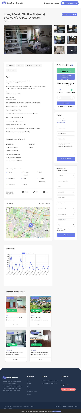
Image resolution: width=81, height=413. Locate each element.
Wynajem (10, 298)
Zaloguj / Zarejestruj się (52, 3)
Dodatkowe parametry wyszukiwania (63, 229)
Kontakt (29, 394)
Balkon (10, 172)
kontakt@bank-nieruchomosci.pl (50, 381)
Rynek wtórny (11, 70)
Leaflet (31, 237)
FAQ (32, 406)
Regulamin (29, 389)
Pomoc (28, 386)
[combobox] (66, 175)
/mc (12, 310)
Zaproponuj (65, 103)
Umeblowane (12, 184)
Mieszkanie (10, 65)
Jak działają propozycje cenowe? (66, 106)
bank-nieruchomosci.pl (71, 406)
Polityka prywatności (32, 391)
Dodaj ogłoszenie (17, 406)
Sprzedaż (35, 298)
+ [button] (8, 209)
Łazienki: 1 (29, 65)
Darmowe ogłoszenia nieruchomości (12, 381)
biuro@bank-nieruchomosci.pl (49, 383)
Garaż (40, 172)
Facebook (26, 192)
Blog (5, 408)
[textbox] (65, 192)
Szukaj (66, 235)
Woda (25, 184)
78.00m (38, 65)
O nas (28, 381)
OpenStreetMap (41, 237)
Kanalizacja (11, 178)
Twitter (36, 192)
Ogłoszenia (26, 406)
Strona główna (7, 406)
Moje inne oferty (61, 122)
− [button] (8, 211)
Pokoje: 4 (20, 65)
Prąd (25, 178)
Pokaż (63, 120)
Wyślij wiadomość (66, 159)
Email (46, 192)
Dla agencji (29, 383)
